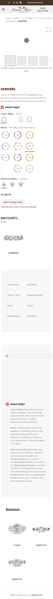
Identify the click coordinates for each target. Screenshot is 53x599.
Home (8, 18)
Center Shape (7, 114)
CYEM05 (17, 545)
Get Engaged (28, 18)
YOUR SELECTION (42, 9)
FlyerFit (16, 18)
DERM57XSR (41, 545)
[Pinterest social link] (20, 2)
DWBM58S (13, 252)
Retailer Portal (35, 3)
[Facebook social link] (13, 2)
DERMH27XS (17, 579)
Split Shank (10, 21)
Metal (4, 128)
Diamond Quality (9, 179)
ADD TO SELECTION (13, 202)
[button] (49, 30)
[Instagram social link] (17, 2)
